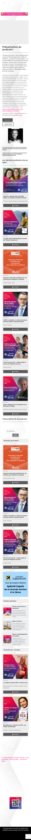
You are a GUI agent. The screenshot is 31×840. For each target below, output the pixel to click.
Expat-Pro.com (18, 115)
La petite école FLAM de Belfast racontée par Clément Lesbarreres (15, 239)
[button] (27, 4)
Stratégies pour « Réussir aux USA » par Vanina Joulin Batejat (14, 725)
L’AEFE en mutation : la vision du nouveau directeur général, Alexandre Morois (15, 320)
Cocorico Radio (14, 759)
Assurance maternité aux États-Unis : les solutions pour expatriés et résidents (14, 278)
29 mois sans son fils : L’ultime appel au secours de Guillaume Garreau (14, 363)
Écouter (15, 205)
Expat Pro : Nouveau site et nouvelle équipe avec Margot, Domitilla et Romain (14, 197)
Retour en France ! (17, 621)
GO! (15, 435)
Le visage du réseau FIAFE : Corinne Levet (15, 682)
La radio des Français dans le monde (13, 757)
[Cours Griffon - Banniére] (15, 584)
